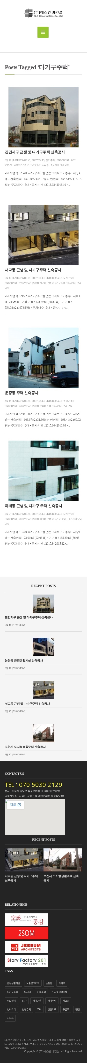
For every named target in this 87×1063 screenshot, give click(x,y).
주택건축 (67, 401)
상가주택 (50, 160)
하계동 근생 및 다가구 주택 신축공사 (33, 506)
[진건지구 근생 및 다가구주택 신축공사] (43, 117)
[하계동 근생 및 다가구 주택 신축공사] (43, 471)
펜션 (77, 1009)
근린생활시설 (13, 983)
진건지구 (52, 1009)
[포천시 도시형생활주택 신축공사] (43, 733)
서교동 (66, 1000)
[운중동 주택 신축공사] (43, 358)
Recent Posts (43, 586)
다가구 (61, 983)
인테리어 (11, 1009)
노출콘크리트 (32, 983)
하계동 (10, 1018)
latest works (21, 160)
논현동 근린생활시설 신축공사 (24, 660)
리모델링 (11, 1000)
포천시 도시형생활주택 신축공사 (25, 747)
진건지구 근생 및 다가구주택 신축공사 (35, 152)
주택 (39, 1009)
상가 (24, 1000)
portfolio (38, 160)
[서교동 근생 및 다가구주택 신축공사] (43, 235)
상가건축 (37, 1000)
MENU (43, 32)
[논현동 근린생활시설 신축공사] (43, 647)
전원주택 (26, 1009)
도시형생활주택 (59, 992)
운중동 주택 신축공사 (21, 393)
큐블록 (66, 1009)
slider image (54, 278)
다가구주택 (12, 992)
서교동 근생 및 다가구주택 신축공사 (33, 270)
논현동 (49, 983)
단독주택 (41, 992)
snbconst (63, 160)
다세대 (27, 992)
